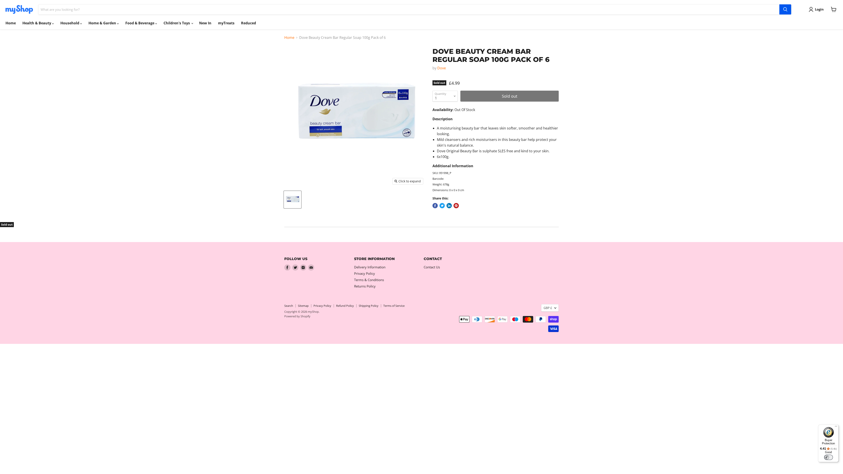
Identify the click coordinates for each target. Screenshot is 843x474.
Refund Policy (345, 306)
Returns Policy (365, 286)
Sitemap (303, 306)
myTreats (226, 23)
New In (205, 23)
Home (10, 23)
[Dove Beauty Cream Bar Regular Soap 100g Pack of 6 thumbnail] (292, 199)
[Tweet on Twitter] (442, 205)
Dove (441, 68)
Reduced (248, 23)
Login (819, 9)
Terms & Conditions (369, 280)
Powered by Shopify (297, 316)
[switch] (828, 457)
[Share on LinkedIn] (449, 205)
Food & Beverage (140, 23)
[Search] (785, 9)
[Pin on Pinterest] (456, 205)
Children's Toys (177, 23)
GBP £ (548, 308)
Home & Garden (102, 23)
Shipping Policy (368, 306)
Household (70, 23)
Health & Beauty (37, 23)
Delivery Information (369, 267)
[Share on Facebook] (435, 205)
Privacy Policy (364, 273)
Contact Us (432, 267)
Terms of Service (394, 306)
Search (288, 306)
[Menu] (836, 427)
